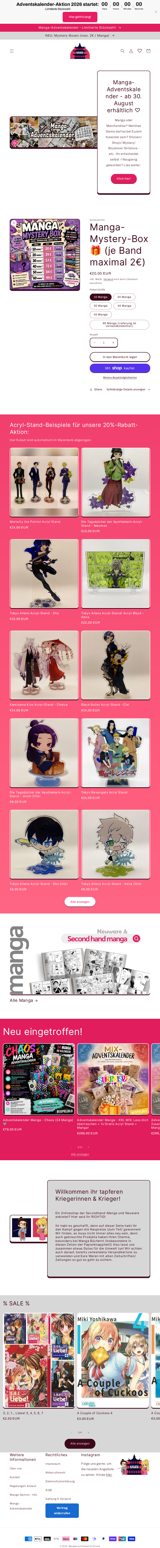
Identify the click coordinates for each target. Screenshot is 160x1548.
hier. (109, 1474)
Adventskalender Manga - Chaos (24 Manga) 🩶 (38, 1122)
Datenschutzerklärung (60, 1481)
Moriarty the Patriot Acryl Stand (35, 522)
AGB (48, 1490)
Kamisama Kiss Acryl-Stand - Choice (39, 704)
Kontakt (15, 1477)
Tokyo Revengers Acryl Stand (104, 792)
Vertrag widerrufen (62, 1510)
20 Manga (124, 297)
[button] (11, 51)
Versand (108, 279)
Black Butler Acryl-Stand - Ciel (105, 704)
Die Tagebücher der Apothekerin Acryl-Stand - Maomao (112, 523)
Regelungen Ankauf (23, 1486)
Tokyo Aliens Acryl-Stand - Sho (34, 613)
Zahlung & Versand (58, 1498)
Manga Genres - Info (23, 1494)
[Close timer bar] (156, 11)
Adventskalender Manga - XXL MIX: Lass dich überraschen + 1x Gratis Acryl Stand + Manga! (112, 1123)
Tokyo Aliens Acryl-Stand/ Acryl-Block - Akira (112, 615)
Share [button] (98, 389)
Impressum (52, 1463)
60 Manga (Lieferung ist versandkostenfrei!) (119, 324)
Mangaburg (74, 1546)
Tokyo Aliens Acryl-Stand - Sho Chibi (39, 884)
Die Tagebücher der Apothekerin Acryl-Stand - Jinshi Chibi (41, 794)
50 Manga (101, 314)
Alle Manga (21, 1000)
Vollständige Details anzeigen (126, 389)
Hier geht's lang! (80, 16)
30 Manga (101, 305)
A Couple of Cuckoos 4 (95, 1413)
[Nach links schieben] (71, 1147)
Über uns (16, 1468)
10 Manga (101, 297)
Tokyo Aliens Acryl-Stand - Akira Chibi (111, 884)
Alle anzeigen (80, 901)
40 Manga (125, 305)
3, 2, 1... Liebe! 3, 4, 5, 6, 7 (23, 1413)
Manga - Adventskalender (21, 1506)
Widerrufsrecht (55, 1472)
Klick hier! (124, 178)
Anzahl (94, 334)
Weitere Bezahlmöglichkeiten (120, 377)
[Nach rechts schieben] (88, 1147)
